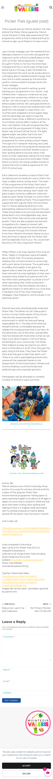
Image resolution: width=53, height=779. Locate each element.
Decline (26, 773)
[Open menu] (2, 7)
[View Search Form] (51, 7)
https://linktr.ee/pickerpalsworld (26, 560)
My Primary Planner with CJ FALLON (40, 607)
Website (7, 693)
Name (7, 670)
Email (6, 681)
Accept (26, 765)
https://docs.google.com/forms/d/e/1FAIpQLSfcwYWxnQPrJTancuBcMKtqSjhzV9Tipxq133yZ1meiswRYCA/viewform (26, 531)
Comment (9, 637)
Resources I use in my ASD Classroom (13, 607)
